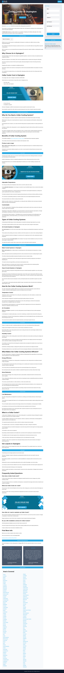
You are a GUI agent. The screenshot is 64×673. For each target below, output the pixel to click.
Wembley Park (25, 641)
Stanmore (24, 659)
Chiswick (24, 611)
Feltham (24, 647)
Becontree (5, 631)
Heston (24, 644)
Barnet (24, 650)
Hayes (24, 657)
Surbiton (24, 608)
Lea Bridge (25, 575)
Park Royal (25, 626)
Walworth (4, 620)
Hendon (24, 629)
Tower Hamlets (5, 622)
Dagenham (5, 626)
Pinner (24, 662)
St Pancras (25, 578)
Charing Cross (5, 650)
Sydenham (5, 586)
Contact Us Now (22, 391)
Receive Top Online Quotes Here (22, 540)
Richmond (24, 617)
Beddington (5, 604)
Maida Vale (25, 599)
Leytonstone (5, 661)
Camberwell (5, 611)
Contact (60, 1)
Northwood (25, 666)
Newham (4, 617)
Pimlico (4, 647)
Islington (24, 574)
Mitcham (4, 629)
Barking (4, 623)
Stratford (4, 632)
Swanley (3, 537)
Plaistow (4, 613)
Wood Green (25, 614)
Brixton (4, 610)
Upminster (5, 662)
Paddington (25, 584)
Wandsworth (5, 655)
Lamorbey (9, 537)
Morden (4, 644)
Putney (24, 580)
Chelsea (4, 656)
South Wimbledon (6, 646)
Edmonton (24, 620)
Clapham (4, 628)
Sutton (4, 635)
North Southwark (6, 637)
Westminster (5, 649)
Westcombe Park (6, 592)
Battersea (4, 652)
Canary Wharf (5, 607)
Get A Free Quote (22, 567)
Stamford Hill (25, 590)
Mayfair (4, 664)
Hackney (4, 653)
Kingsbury (24, 638)
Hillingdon (24, 660)
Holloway (24, 593)
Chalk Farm (25, 596)
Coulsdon (4, 616)
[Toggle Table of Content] (11, 39)
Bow (4, 634)
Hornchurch (5, 658)
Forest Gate (5, 640)
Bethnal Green (5, 638)
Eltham (15, 537)
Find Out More (22, 322)
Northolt (24, 656)
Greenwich (5, 595)
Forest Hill (5, 589)
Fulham (24, 581)
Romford (24, 577)
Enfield (24, 632)
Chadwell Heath (6, 659)
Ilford (4, 643)
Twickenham (25, 623)
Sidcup (6, 537)
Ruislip (24, 663)
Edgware (24, 653)
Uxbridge (24, 665)
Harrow (24, 654)
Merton (4, 641)
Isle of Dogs (5, 601)
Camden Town (25, 587)
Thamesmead (5, 598)
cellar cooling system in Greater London (17, 138)
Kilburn (24, 605)
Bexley (13, 537)
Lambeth (4, 614)
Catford (4, 583)
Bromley (4, 625)
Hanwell (24, 635)
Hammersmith (25, 602)
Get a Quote (22, 17)
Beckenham (5, 580)
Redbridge (5, 665)
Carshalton (5, 619)
